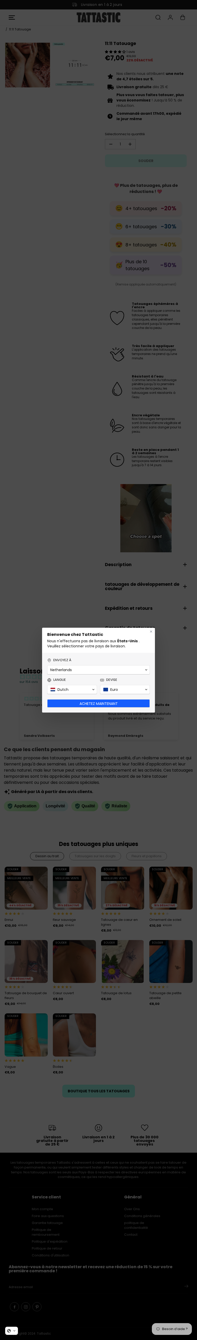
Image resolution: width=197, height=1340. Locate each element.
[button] (11, 1331)
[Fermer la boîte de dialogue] (151, 631)
